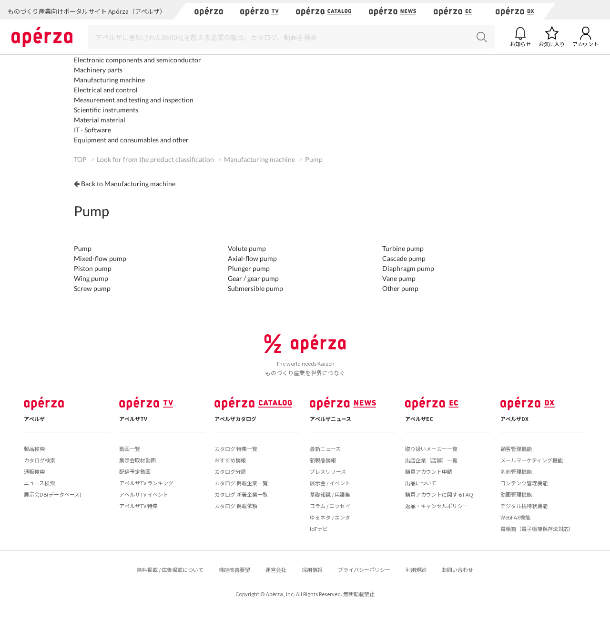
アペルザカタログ (235, 418)
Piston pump (93, 268)
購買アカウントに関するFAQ (439, 494)
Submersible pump (255, 288)
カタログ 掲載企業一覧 (241, 483)
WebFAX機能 (515, 517)
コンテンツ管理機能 (524, 483)
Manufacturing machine (109, 80)
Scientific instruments (106, 110)
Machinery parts (98, 70)
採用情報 (312, 569)
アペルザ (34, 418)
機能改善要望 (234, 569)
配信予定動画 (135, 471)
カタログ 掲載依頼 (235, 505)
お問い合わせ (457, 569)
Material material (99, 120)
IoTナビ (319, 528)
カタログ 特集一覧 (235, 448)
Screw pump (92, 288)
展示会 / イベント (330, 483)
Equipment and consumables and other (131, 140)
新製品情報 (323, 460)
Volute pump (247, 248)
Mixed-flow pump (100, 258)
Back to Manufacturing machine (128, 184)
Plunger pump (249, 268)
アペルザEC (419, 418)
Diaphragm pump (408, 268)
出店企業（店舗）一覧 (431, 460)
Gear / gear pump (253, 278)
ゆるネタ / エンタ (330, 517)
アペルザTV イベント (143, 494)
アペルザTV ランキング (146, 483)
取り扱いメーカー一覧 (431, 448)
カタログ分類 (230, 471)
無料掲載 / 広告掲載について (170, 569)
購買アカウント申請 (428, 471)
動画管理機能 (516, 494)
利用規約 (416, 569)
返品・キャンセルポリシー (436, 505)
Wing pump (91, 278)
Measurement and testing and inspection (133, 100)
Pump (83, 248)
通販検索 (34, 471)
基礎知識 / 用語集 (330, 494)
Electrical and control (106, 90)
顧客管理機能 (516, 448)
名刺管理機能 (516, 471)
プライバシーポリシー (364, 569)
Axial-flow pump (252, 258)
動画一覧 (129, 448)
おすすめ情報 (230, 460)
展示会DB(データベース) (52, 494)
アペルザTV (133, 418)
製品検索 (34, 448)
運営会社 (275, 569)
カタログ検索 (39, 460)
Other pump (400, 288)
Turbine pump (403, 248)
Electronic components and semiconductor (137, 60)
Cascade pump (404, 258)
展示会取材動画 (137, 460)
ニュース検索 (39, 483)
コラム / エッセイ (330, 505)
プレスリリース (328, 471)
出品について (421, 483)
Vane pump (399, 278)
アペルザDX (514, 418)
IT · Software (92, 130)
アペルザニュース (330, 418)
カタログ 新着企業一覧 (241, 494)
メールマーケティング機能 (531, 460)
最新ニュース (325, 448)
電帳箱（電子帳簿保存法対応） (537, 528)
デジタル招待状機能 (524, 505)
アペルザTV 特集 (138, 505)
